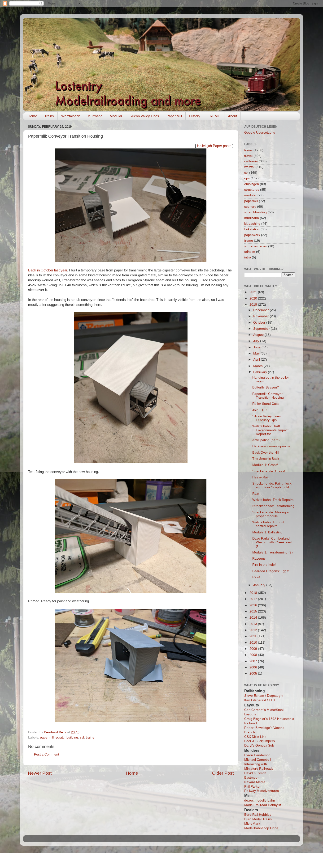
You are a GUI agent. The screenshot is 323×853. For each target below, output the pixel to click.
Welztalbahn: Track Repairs (272, 500)
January (259, 585)
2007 (253, 661)
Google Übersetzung (259, 132)
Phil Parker (252, 786)
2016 (253, 605)
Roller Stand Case (265, 403)
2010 (253, 642)
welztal (249, 167)
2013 (253, 624)
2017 (253, 599)
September (262, 328)
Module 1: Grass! (265, 465)
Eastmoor (251, 777)
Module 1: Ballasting (267, 532)
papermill (47, 737)
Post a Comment (46, 754)
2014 (253, 617)
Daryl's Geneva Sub (259, 745)
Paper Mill (174, 116)
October (259, 322)
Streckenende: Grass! (268, 471)
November (261, 316)
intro (247, 257)
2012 (253, 630)
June (257, 347)
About (232, 116)
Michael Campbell (257, 759)
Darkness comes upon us (271, 446)
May (257, 353)
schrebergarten (255, 246)
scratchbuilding (67, 737)
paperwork (252, 235)
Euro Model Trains (258, 819)
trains (90, 737)
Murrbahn (94, 116)
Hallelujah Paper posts (214, 146)
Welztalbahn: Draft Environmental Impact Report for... (270, 429)
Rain (255, 493)
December (261, 310)
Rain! (256, 577)
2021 (253, 292)
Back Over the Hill (265, 452)
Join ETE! (259, 410)
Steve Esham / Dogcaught (263, 695)
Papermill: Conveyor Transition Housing (268, 395)
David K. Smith (255, 773)
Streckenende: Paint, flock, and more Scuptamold (272, 485)
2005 (253, 673)
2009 (253, 648)
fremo (248, 240)
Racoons (259, 558)
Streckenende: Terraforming (273, 506)
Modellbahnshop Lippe (261, 828)
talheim (249, 251)
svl (82, 737)
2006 (253, 667)
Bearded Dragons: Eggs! (270, 571)
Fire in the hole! (264, 564)
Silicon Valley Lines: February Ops (267, 418)
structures (251, 189)
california (251, 161)
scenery (250, 206)
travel (248, 156)
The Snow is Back (265, 458)
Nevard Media (254, 782)
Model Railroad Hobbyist (262, 805)
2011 (253, 636)
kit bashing (252, 223)
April (257, 359)
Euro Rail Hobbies (257, 814)
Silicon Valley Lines (144, 116)
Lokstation (252, 229)
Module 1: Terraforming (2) (272, 552)
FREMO (214, 116)
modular (250, 195)
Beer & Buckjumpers (259, 741)
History (194, 116)
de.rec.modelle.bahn (259, 800)
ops (247, 178)
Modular (116, 116)
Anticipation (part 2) (267, 440)
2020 (253, 298)
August (259, 335)
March (258, 366)
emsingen (251, 184)
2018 (253, 593)
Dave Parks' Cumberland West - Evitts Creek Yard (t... (272, 542)
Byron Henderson (257, 755)
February (260, 372)
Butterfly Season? (265, 387)
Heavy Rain (261, 477)
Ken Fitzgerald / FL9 (259, 700)
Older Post (223, 773)
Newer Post (40, 773)
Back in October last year (47, 270)
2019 (253, 304)
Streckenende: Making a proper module (270, 514)
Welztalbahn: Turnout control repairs (268, 524)
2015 (253, 611)
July (256, 341)
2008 (253, 655)
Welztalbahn (70, 116)
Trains (49, 116)
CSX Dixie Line (255, 737)
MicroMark (252, 823)
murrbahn (251, 218)
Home (32, 116)
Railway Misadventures (261, 791)
